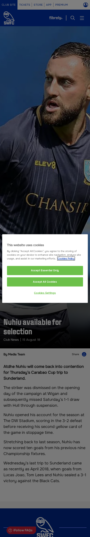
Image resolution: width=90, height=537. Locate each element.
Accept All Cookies (45, 281)
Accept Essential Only (45, 270)
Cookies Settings (45, 292)
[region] (45, 268)
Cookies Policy (66, 258)
